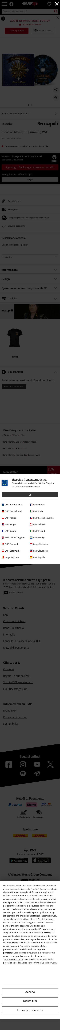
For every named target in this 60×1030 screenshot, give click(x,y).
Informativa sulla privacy (44, 962)
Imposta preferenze (30, 1010)
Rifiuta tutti (30, 1001)
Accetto (30, 992)
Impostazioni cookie (13, 959)
